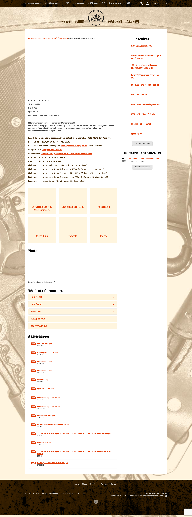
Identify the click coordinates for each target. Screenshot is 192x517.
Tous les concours (142, 167)
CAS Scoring (36, 494)
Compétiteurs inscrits (52, 149)
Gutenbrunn (63, 38)
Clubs (39, 38)
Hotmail (114, 484)
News (76, 484)
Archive (104, 484)
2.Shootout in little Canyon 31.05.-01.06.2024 (82, 38)
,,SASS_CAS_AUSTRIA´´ (50, 38)
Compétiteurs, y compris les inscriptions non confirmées (66, 153)
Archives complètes (142, 143)
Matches (94, 484)
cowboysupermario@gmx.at (74, 146)
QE (96, 502)
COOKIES (163, 494)
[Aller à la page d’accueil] (96, 18)
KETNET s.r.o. (80, 494)
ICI (166, 496)
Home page (32, 38)
